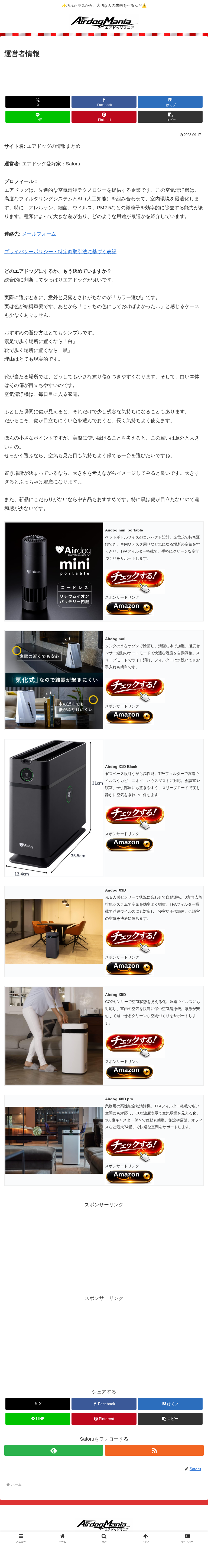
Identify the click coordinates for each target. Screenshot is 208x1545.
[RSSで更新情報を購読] (154, 1450)
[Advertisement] (104, 75)
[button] (170, 117)
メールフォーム (39, 234)
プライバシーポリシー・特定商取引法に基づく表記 (60, 251)
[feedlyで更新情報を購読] (53, 1450)
